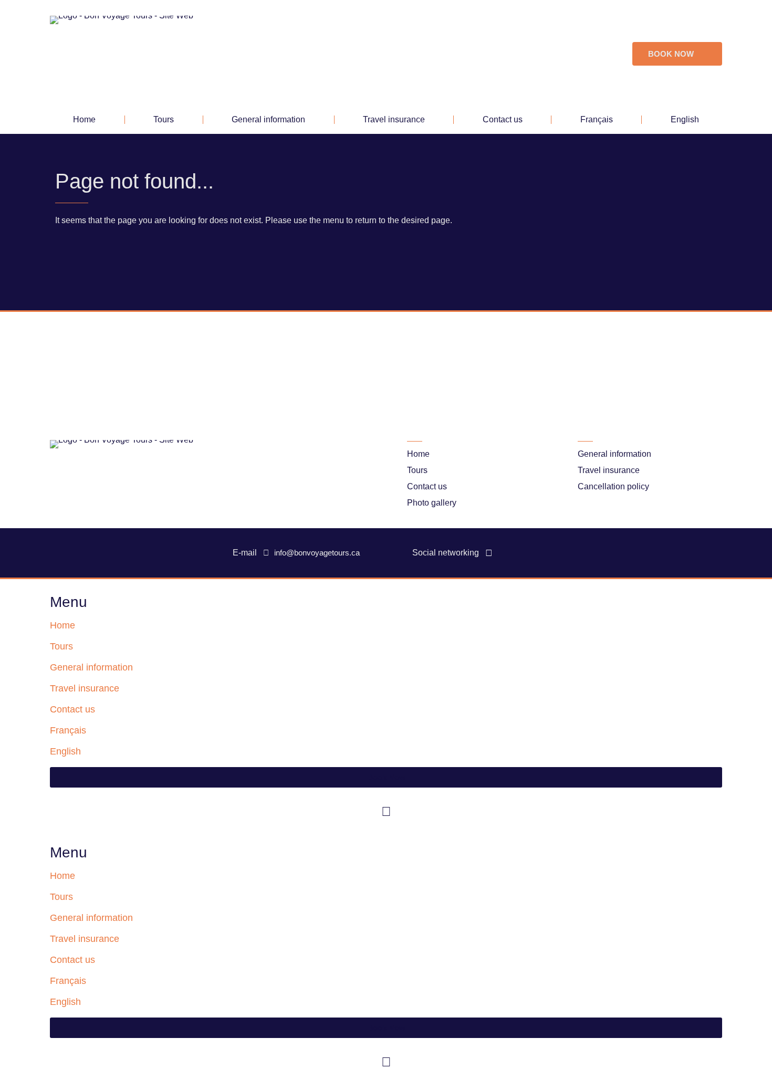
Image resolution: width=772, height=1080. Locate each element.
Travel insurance (394, 119)
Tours (163, 119)
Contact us (503, 119)
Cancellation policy (613, 486)
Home (84, 119)
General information (268, 119)
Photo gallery (431, 502)
